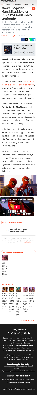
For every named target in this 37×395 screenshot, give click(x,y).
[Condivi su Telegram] (33, 39)
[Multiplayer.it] (8, 1)
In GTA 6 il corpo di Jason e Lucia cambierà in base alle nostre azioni (31, 300)
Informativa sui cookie (13, 364)
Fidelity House (30, 380)
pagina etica (27, 242)
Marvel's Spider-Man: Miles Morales (23, 46)
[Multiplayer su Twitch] (22, 333)
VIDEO (3, 36)
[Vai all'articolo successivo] (2, 251)
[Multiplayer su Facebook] (8, 333)
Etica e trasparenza (21, 366)
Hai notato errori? (15, 223)
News (16, 52)
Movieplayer (14, 380)
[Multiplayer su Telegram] (18, 333)
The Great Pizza (12, 382)
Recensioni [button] (18, 4)
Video (32, 4)
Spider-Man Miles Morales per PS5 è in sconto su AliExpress (4, 269)
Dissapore (21, 380)
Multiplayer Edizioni (24, 382)
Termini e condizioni (9, 366)
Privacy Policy (25, 364)
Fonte (4, 223)
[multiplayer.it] (18, 329)
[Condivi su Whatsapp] (30, 39)
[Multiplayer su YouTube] (25, 333)
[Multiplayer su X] (12, 333)
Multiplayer (5, 380)
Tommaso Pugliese (11, 36)
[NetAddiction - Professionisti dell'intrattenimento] (23, 376)
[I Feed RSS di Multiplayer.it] (29, 333)
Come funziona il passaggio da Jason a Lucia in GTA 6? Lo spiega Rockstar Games (25, 302)
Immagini (30, 52)
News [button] (26, 4)
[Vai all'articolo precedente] (35, 251)
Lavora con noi (18, 368)
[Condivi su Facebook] (23, 39)
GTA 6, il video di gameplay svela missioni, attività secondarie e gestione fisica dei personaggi (11, 302)
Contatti (30, 366)
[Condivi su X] (26, 39)
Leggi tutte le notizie (27, 320)
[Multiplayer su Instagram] (15, 333)
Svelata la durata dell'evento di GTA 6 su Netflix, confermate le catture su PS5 (4, 301)
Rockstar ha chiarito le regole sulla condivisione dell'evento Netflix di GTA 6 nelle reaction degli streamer (18, 305)
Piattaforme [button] (6, 4)
